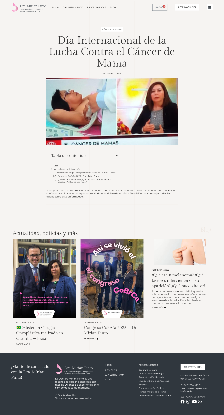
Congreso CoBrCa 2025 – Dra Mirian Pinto (78, 176)
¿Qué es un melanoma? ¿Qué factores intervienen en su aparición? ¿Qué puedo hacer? (85, 180)
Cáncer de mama (112, 29)
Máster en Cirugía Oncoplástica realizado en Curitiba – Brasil (86, 173)
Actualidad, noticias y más (67, 169)
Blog (56, 166)
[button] (117, 155)
